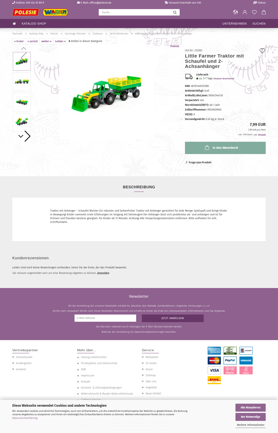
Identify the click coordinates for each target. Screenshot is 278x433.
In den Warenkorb (225, 148)
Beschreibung (139, 187)
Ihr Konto (151, 363)
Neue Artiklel (153, 393)
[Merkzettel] (254, 12)
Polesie (174, 46)
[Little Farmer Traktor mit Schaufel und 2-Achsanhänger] (106, 91)
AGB (83, 369)
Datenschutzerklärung (24, 418)
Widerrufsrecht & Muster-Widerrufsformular (107, 393)
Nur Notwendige (250, 416)
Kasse (149, 369)
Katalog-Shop (34, 23)
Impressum (87, 375)
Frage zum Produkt (200, 162)
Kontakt (85, 381)
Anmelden (103, 273)
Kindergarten (24, 363)
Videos (261, 2)
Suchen (259, 23)
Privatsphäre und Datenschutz (99, 363)
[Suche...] (175, 12)
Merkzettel (152, 357)
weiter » (46, 41)
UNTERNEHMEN (234, 23)
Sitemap (151, 375)
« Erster (19, 41)
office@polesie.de (100, 2)
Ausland (21, 369)
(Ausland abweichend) (224, 78)
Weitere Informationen (250, 425)
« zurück (32, 41)
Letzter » (60, 41)
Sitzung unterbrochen (94, 357)
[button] (235, 12)
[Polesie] (41, 12)
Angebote (151, 387)
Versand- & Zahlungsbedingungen (101, 387)
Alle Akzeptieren (250, 407)
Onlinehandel (24, 357)
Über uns (151, 381)
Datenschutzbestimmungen (149, 331)
